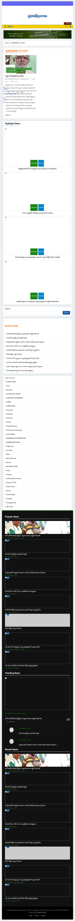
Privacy (36, 916)
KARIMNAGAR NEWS (12, 72)
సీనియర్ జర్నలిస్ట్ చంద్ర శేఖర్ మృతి (29, 733)
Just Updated (27, 69)
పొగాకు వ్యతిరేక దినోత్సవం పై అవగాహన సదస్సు (37, 213)
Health (41, 163)
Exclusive (34, 163)
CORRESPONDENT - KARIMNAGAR (18, 79)
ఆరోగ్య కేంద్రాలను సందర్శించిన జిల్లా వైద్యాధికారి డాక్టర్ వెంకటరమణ (37, 301)
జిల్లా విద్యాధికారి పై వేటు (14, 76)
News (22, 72)
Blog (30, 916)
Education (10, 69)
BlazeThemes (41, 912)
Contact (43, 916)
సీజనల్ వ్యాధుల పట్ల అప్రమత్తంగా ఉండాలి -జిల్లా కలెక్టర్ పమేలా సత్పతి (37, 257)
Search (7, 309)
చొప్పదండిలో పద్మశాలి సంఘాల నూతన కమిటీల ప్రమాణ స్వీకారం (25, 342)
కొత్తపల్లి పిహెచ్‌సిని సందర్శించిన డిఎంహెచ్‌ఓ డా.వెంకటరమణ (37, 169)
